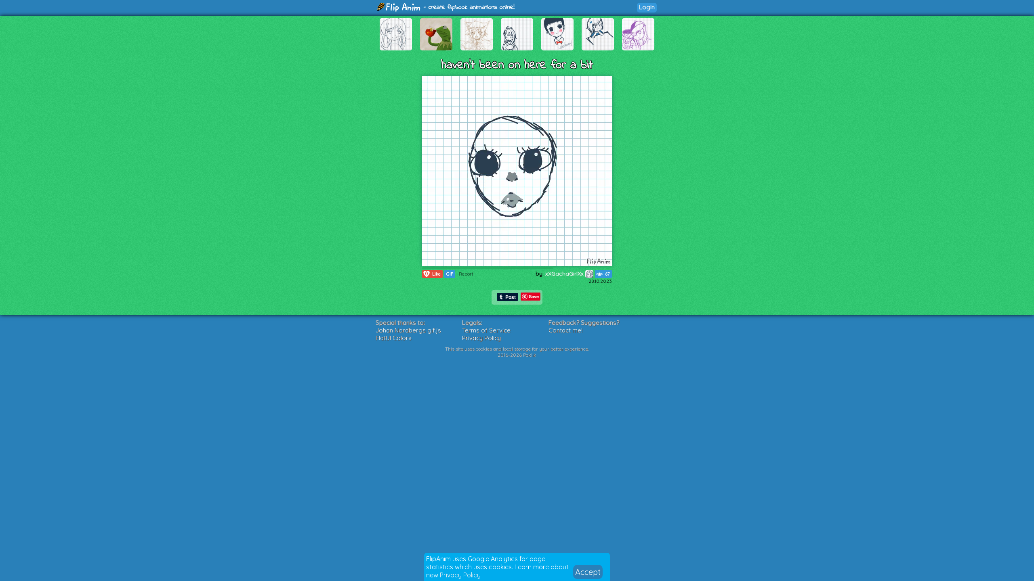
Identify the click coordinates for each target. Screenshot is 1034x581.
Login (647, 7)
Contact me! (565, 330)
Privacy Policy (460, 575)
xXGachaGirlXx (565, 273)
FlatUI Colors (394, 338)
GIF (449, 274)
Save (534, 296)
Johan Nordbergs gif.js (408, 330)
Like (433, 274)
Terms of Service (486, 330)
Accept (588, 572)
